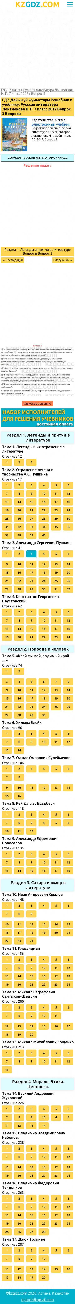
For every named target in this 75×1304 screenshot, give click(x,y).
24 (68, 510)
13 (7, 502)
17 (56, 502)
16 (43, 502)
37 (7, 535)
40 (43, 535)
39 (31, 535)
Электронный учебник (50, 124)
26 (19, 518)
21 (31, 510)
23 (56, 510)
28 (43, 518)
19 (7, 510)
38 (19, 535)
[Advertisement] (37, 48)
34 (43, 527)
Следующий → (63, 260)
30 (68, 518)
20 (19, 510)
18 (68, 502)
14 (19, 502)
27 (31, 518)
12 (68, 493)
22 (43, 510)
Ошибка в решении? (37, 403)
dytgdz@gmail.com (37, 1300)
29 (56, 518)
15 (31, 502)
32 (19, 527)
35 (56, 527)
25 (7, 518)
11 (56, 493)
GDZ (37, 4)
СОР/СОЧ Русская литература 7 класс (38, 157)
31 (7, 527)
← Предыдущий (12, 260)
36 (68, 527)
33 (31, 527)
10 (43, 493)
